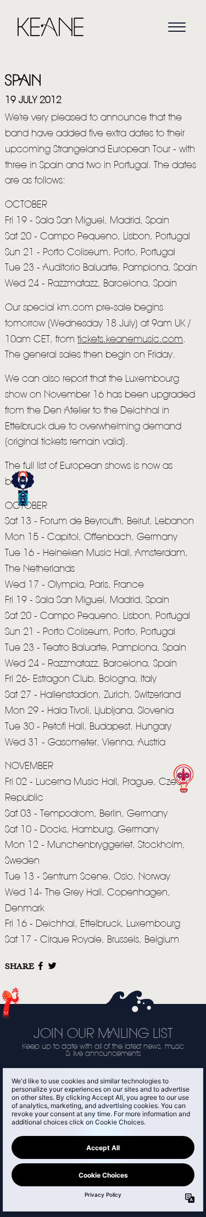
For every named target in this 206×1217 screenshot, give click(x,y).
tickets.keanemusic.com (130, 339)
